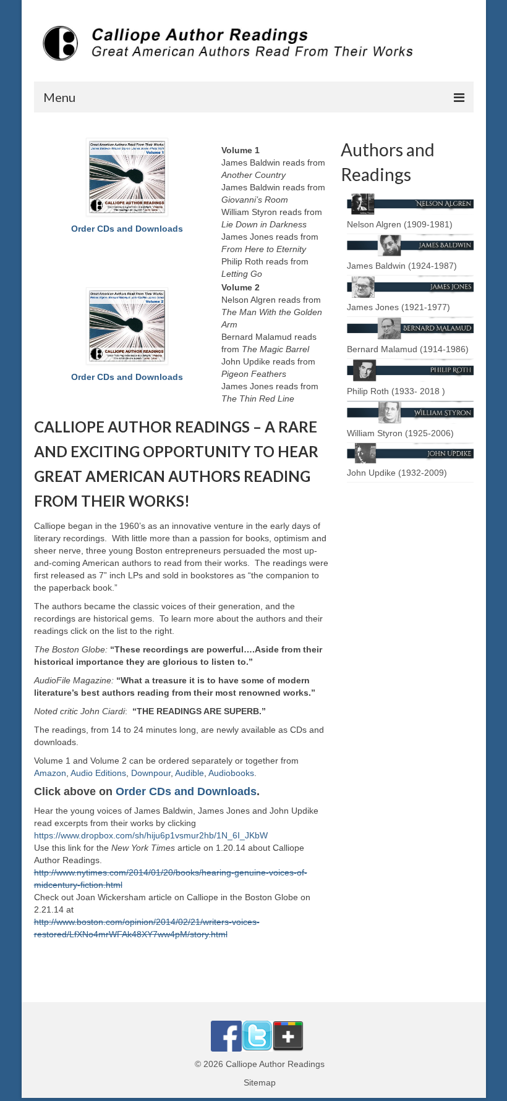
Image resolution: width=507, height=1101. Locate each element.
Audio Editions (98, 773)
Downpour (151, 773)
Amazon (50, 773)
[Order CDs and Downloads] (127, 177)
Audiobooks (231, 773)
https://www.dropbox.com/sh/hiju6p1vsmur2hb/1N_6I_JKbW (151, 835)
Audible (189, 773)
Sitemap (260, 1082)
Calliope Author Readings (275, 1064)
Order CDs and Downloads (127, 229)
